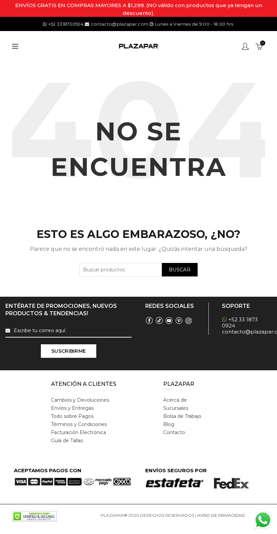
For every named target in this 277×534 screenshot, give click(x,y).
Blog (168, 424)
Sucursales (175, 408)
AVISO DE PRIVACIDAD (221, 515)
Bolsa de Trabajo (182, 416)
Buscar (180, 270)
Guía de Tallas (67, 440)
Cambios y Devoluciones (80, 400)
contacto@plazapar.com (119, 24)
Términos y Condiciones (79, 424)
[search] (138, 269)
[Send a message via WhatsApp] (263, 520)
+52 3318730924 (65, 24)
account (245, 46)
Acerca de (175, 400)
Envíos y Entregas (72, 408)
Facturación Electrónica (78, 432)
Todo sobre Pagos (72, 416)
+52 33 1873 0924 (240, 322)
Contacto (174, 432)
